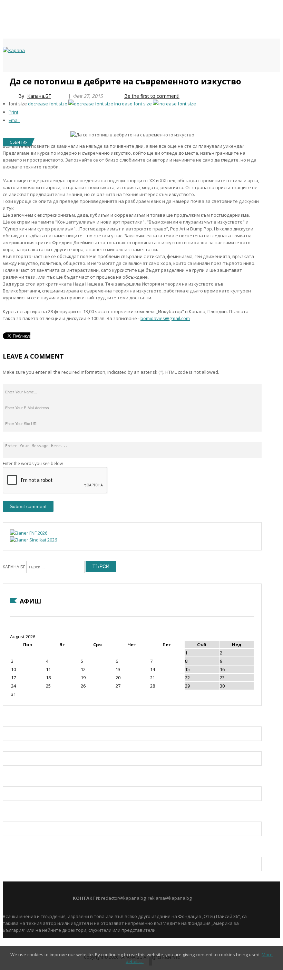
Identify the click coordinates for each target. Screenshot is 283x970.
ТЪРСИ (100, 566)
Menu (6, 80)
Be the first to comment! (151, 96)
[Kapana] (14, 50)
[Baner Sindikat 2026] (33, 540)
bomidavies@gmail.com (165, 318)
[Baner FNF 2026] (28, 533)
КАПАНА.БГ (14, 567)
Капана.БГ (39, 96)
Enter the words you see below (33, 463)
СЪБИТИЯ (19, 142)
